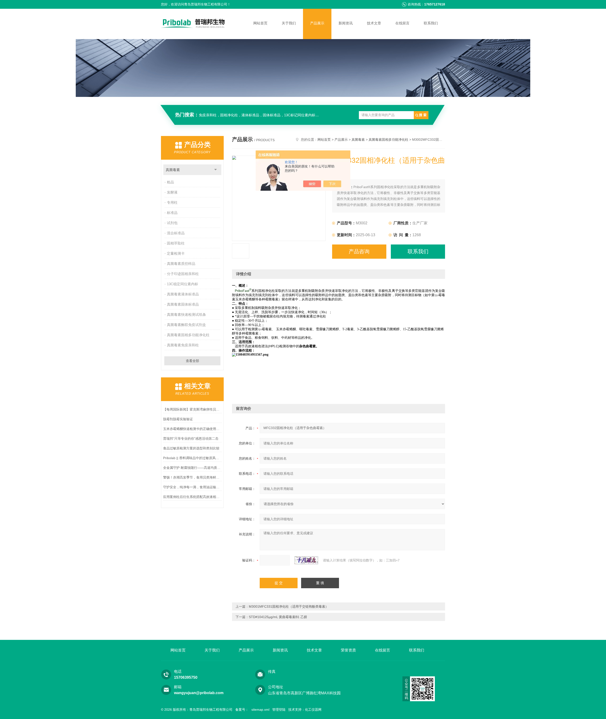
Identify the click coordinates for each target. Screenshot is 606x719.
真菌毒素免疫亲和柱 (183, 345)
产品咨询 (359, 251)
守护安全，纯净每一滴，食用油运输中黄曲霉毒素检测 (192, 487)
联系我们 (431, 23)
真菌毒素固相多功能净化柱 (188, 335)
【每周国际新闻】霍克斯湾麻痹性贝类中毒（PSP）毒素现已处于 (192, 409)
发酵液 (172, 192)
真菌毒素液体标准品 (183, 294)
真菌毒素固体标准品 (183, 304)
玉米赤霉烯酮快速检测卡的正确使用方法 (192, 429)
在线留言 (402, 23)
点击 (215, 169)
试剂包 (172, 223)
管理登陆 (278, 709)
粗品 (170, 182)
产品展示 (317, 23)
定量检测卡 (176, 253)
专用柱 (172, 202)
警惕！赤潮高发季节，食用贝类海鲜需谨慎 (192, 477)
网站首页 (260, 23)
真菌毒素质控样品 (181, 264)
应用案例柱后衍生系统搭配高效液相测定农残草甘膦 (192, 497)
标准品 (172, 213)
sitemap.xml (260, 709)
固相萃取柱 (176, 243)
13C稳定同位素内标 (182, 284)
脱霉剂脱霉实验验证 (178, 419)
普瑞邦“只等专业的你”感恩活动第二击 (190, 438)
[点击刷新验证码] (306, 560)
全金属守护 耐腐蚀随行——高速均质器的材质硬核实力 (192, 468)
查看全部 (192, 361)
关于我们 (289, 23)
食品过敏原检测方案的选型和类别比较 (191, 448)
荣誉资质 (348, 650)
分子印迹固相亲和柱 (183, 274)
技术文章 (374, 23)
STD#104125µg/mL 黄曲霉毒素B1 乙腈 (278, 617)
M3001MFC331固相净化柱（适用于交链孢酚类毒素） (289, 606)
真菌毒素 (173, 170)
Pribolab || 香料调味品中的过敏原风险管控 (192, 458)
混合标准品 (176, 233)
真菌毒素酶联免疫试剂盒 (186, 325)
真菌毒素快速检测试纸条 (186, 314)
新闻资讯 (346, 23)
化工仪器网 (313, 709)
